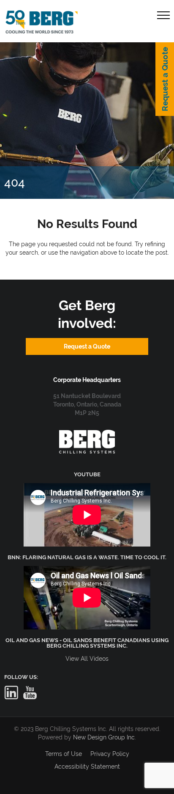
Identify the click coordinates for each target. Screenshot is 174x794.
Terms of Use (63, 753)
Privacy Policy (109, 753)
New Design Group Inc (104, 737)
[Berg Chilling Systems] (87, 434)
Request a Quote (164, 79)
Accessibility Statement (87, 766)
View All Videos (87, 658)
